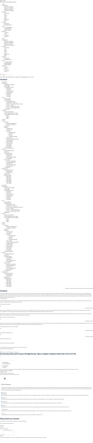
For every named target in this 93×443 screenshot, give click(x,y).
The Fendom (8, 88)
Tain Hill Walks (9, 158)
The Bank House (9, 128)
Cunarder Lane (9, 129)
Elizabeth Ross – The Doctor (11, 102)
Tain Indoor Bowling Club (11, 164)
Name (1, 425)
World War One (9, 171)
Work (5, 20)
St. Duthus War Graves (8, 170)
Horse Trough (9, 137)
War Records (6, 19)
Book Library (6, 23)
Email (1, 427)
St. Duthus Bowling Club (10, 162)
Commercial (6, 125)
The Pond (10, 135)
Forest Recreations (7, 153)
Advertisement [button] (4, 408)
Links (3, 26)
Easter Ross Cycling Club (11, 160)
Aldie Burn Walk (9, 154)
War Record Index (7, 175)
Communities (4, 5)
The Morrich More (9, 90)
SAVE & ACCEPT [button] (4, 415)
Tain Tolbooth (9, 144)
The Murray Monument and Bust (12, 138)
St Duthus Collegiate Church (11, 123)
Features (5, 127)
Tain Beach (8, 94)
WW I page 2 (8, 177)
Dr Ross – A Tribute (10, 105)
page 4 (7, 118)
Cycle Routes (8, 155)
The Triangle (8, 145)
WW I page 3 (8, 179)
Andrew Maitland (7, 98)
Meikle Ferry (8, 89)
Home (3, 4)
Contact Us (6, 32)
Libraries (3, 22)
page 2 (7, 115)
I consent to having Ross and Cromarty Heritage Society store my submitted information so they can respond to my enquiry (23, 437)
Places (5, 17)
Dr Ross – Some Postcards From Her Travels (14, 103)
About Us (4, 31)
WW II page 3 (9, 182)
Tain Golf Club (9, 163)
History (5, 15)
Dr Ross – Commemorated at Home (13, 107)
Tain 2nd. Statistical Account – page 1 (11, 114)
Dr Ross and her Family (10, 101)
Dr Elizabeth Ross (7, 100)
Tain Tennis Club (9, 166)
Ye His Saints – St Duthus (11, 124)
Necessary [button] (3, 391)
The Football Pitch (12, 132)
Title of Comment (3, 428)
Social (5, 18)
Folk (5, 14)
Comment (2, 434)
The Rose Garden (9, 142)
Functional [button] (3, 396)
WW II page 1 (9, 180)
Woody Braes (9, 146)
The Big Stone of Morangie (9, 84)
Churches (6, 122)
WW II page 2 (9, 181)
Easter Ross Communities (9, 7)
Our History (6, 35)
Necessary (4, 392)
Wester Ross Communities (9, 10)
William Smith (6, 109)
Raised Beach (8, 93)
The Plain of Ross (9, 92)
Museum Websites (7, 29)
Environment (6, 13)
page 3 (7, 116)
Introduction (4, 81)
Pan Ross (3, 11)
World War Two (9, 172)
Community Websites (8, 27)
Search (1, 74)
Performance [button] (3, 400)
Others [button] (2, 412)
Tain (14, 76)
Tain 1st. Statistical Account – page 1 (11, 113)
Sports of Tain (6, 159)
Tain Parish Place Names (8, 147)
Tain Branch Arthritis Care (9, 150)
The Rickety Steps (9, 140)
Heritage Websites (7, 28)
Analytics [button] (3, 404)
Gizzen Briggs (7, 85)
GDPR (1, 436)
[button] (46, 73)
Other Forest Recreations (11, 157)
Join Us (5, 33)
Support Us (6, 36)
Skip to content (3, 0)
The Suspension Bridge (13, 136)
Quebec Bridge (9, 141)
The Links (8, 131)
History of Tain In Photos (9, 111)
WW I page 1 (8, 176)
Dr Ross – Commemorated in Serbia (13, 106)
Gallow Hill (11, 133)
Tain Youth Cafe (7, 167)
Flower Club (6, 151)
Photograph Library (8, 24)
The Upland (8, 96)
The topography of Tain (25, 76)
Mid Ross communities (8, 9)
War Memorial (7, 173)
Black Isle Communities (8, 6)
